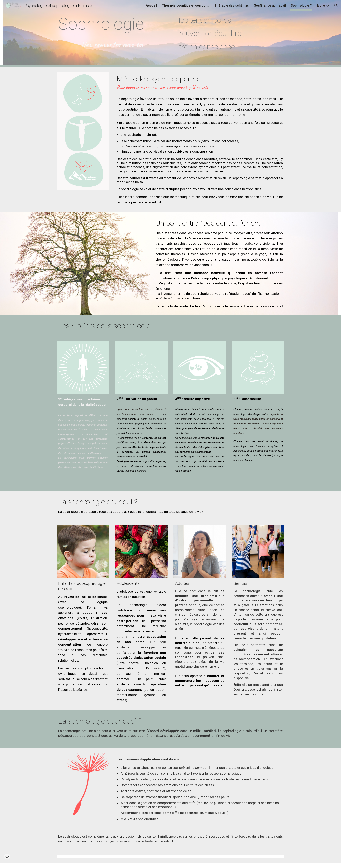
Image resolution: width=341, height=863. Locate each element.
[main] (112, 32)
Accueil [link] (151, 5)
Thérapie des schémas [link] (232, 5)
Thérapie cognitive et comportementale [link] (185, 5)
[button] (336, 5)
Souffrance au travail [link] (270, 5)
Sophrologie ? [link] (301, 5)
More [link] (321, 5)
